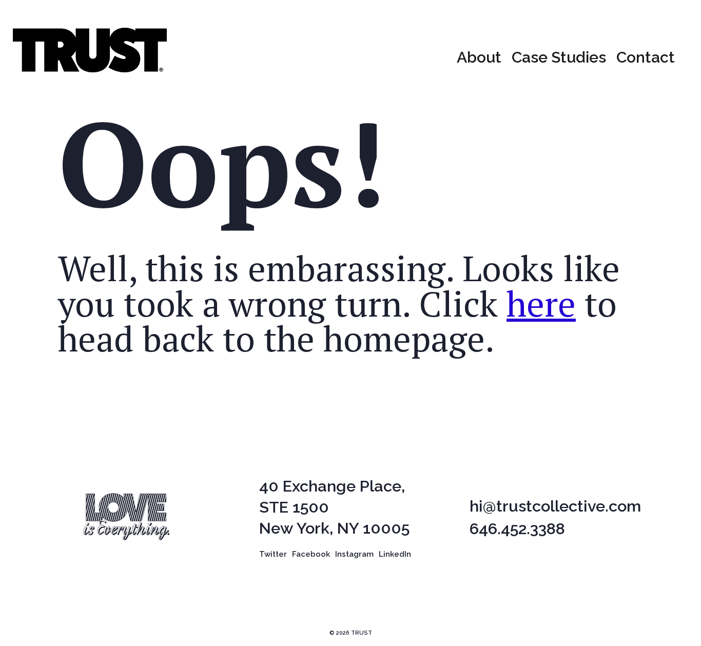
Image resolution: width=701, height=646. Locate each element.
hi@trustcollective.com (555, 506)
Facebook (311, 554)
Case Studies (559, 57)
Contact (645, 57)
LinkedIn (395, 554)
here (541, 303)
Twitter (273, 554)
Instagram (354, 554)
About (479, 57)
